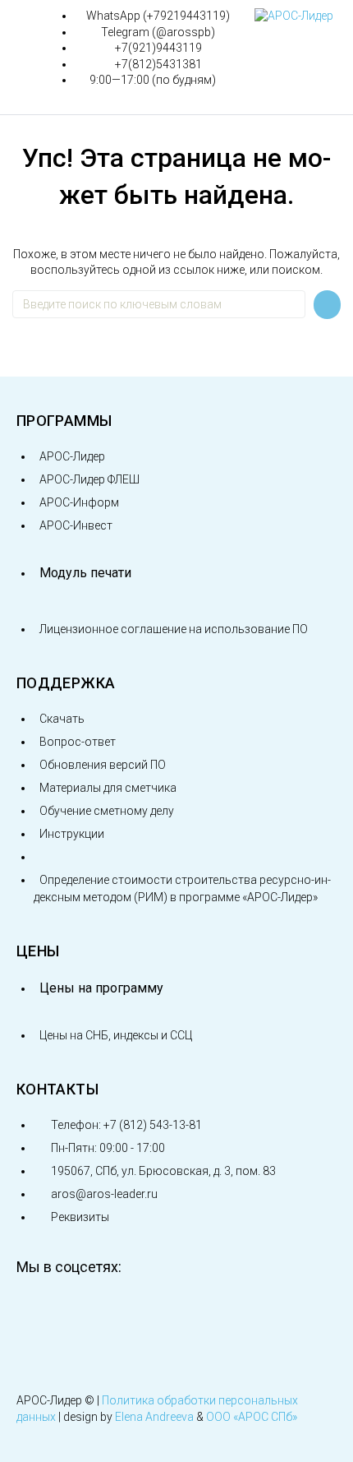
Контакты (57, 1089)
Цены (37, 951)
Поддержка (65, 683)
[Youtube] (92, 1310)
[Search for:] (158, 304)
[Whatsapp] (204, 1310)
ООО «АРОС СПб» (251, 1416)
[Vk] (36, 1310)
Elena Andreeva (154, 1416)
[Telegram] (148, 1310)
